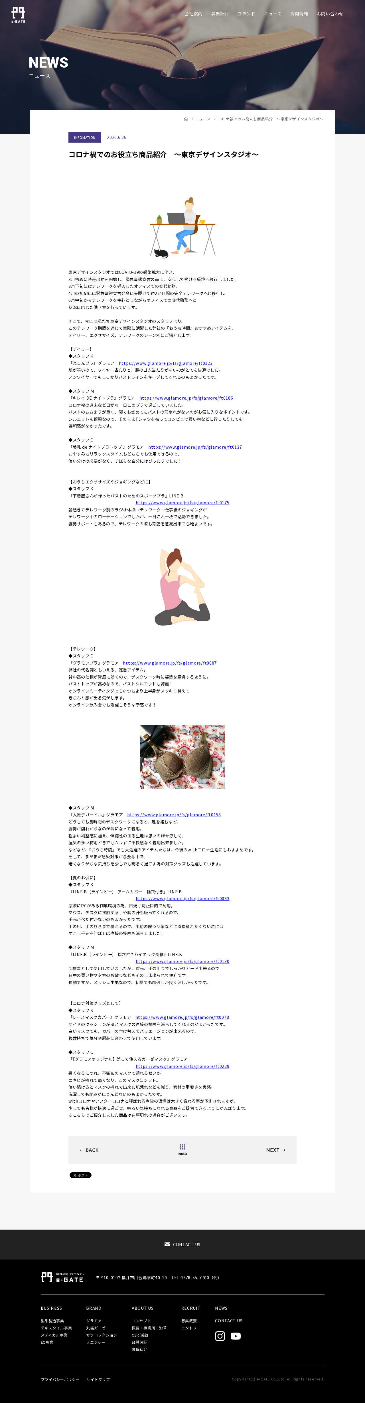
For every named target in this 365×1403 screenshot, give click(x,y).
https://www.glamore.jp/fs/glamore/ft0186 (186, 398)
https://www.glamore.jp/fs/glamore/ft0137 (195, 447)
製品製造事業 (52, 1321)
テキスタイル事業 (56, 1328)
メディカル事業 (54, 1335)
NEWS (221, 1308)
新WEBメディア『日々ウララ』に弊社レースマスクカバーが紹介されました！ (89, 1150)
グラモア (94, 1321)
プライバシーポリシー (60, 1379)
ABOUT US (143, 1308)
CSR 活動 (140, 1335)
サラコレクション (101, 1335)
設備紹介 (139, 1349)
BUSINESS (51, 1308)
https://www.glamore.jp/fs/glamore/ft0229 (183, 1066)
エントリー (191, 1328)
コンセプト (141, 1321)
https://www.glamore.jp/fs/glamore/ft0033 (183, 898)
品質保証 (139, 1342)
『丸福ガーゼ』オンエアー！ (276, 1150)
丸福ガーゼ (96, 1328)
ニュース (203, 119)
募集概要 (189, 1321)
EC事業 (47, 1342)
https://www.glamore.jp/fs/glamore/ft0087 (170, 663)
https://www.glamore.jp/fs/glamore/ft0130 (183, 961)
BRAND (94, 1308)
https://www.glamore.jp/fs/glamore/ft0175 (183, 502)
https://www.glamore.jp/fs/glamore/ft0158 (174, 814)
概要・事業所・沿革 (149, 1328)
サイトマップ (98, 1379)
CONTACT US (186, 1244)
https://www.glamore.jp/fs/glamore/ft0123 (166, 363)
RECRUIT (191, 1308)
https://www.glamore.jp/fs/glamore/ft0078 (182, 1017)
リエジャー (96, 1342)
